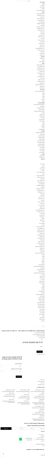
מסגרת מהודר (41, 139)
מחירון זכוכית (41, 157)
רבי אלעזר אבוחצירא (40, 26)
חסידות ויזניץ (42, 53)
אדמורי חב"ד (42, 7)
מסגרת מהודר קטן (40, 140)
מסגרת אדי (42, 147)
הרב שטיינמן (42, 46)
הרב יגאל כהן (41, 35)
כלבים (43, 101)
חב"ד (43, 3)
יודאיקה (42, 56)
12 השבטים (42, 86)
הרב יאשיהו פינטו (41, 20)
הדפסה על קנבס (18, 363)
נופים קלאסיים (41, 129)
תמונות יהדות (41, 61)
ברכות (43, 63)
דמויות (43, 127)
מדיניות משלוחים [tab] (41, 381)
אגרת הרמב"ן (41, 71)
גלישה (43, 122)
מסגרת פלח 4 (41, 149)
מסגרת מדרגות (41, 137)
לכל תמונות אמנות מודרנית (39, 104)
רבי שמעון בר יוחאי (40, 18)
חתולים (43, 99)
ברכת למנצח (41, 74)
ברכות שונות (42, 88)
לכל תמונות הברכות (40, 64)
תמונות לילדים (41, 109)
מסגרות (42, 131)
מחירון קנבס (42, 155)
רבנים (43, 12)
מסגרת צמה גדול (41, 142)
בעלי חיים (42, 89)
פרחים (43, 112)
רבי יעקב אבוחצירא (40, 28)
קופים (43, 93)
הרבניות (42, 8)
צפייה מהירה (41, 394)
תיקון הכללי (42, 78)
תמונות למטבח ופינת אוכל (39, 111)
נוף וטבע (42, 117)
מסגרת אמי (42, 134)
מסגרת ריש (42, 150)
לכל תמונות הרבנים (40, 13)
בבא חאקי (42, 31)
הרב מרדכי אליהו (41, 40)
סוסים (43, 94)
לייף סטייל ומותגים (40, 107)
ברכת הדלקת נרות (40, 73)
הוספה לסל (40, 351)
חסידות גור (42, 51)
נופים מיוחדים (41, 119)
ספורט (43, 124)
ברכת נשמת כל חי (40, 66)
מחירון (43, 154)
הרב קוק (42, 38)
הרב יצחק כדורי (41, 43)
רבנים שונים (42, 55)
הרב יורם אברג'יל (41, 36)
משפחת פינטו (41, 22)
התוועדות (42, 5)
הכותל (43, 60)
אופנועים (42, 126)
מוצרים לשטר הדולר (40, 10)
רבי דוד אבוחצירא (41, 30)
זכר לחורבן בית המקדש (39, 84)
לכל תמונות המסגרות (40, 132)
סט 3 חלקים (42, 116)
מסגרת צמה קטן (41, 144)
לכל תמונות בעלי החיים (39, 91)
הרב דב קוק (42, 45)
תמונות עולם (41, 121)
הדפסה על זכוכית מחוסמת (16, 369)
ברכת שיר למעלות (40, 68)
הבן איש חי (42, 17)
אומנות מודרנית (41, 102)
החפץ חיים (42, 41)
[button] (37, 161)
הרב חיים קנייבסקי (40, 15)
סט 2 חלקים (42, 114)
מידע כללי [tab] (42, 379)
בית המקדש (42, 58)
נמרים (43, 96)
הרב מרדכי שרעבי (41, 50)
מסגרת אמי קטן (41, 135)
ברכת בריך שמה (41, 79)
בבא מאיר (42, 33)
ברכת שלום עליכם (40, 69)
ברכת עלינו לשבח (41, 81)
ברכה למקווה (41, 83)
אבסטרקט (42, 106)
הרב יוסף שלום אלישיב (40, 48)
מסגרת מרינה (41, 152)
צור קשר (42, 159)
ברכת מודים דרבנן (40, 76)
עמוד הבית (42, 2)
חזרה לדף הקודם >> (40, 354)
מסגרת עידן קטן (41, 145)
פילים (43, 98)
